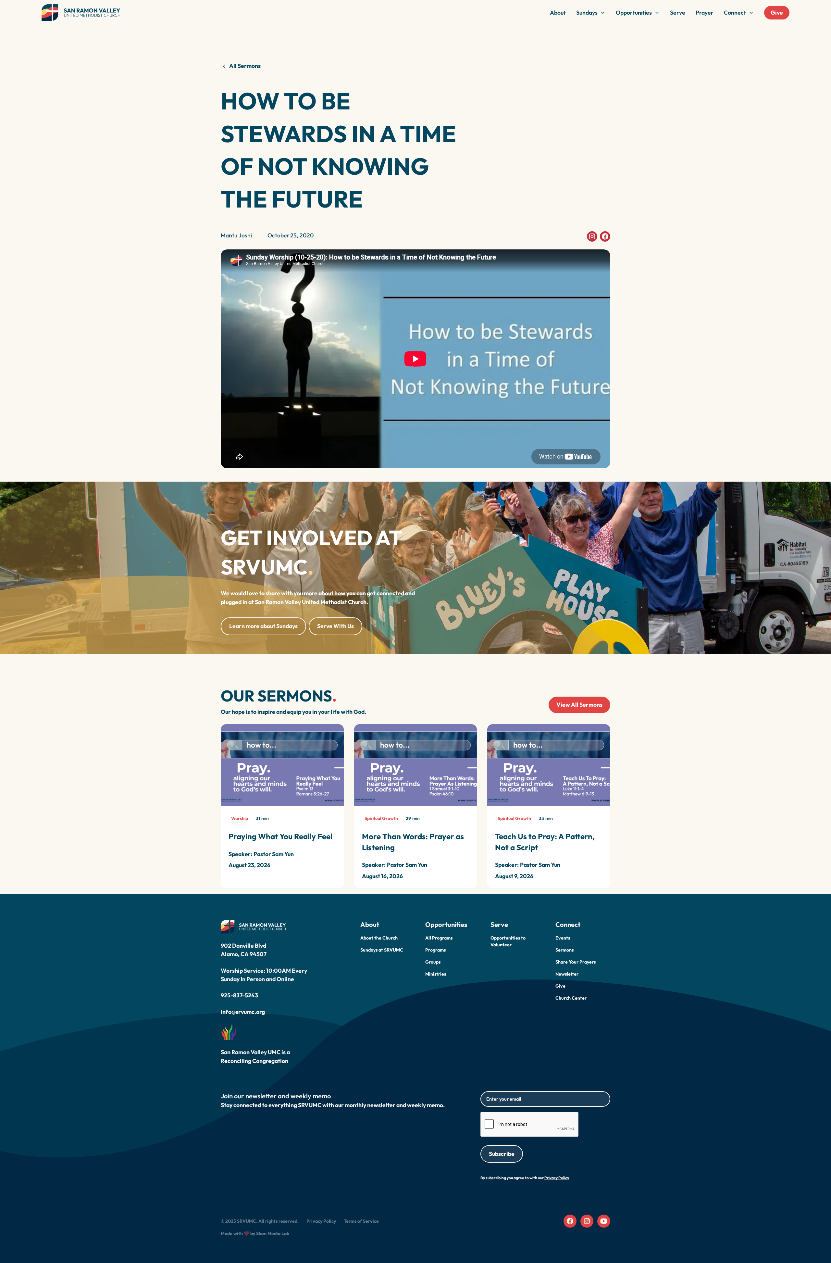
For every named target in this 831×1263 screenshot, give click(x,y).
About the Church (379, 938)
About (558, 12)
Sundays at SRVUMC (381, 950)
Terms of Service (361, 1221)
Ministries (435, 974)
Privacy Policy (321, 1221)
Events (562, 938)
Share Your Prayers (575, 962)
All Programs (439, 938)
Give (777, 12)
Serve (677, 12)
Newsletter (566, 974)
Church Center (571, 998)
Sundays (587, 12)
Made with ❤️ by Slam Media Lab (255, 1233)
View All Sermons (579, 704)
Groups (432, 962)
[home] (81, 12)
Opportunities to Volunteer (508, 941)
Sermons (564, 950)
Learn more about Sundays (263, 626)
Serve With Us (335, 626)
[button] (591, 12)
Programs (435, 950)
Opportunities (634, 12)
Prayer (704, 12)
